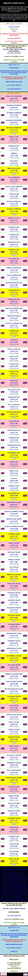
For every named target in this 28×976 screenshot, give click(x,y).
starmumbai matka (10, 876)
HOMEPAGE (14, 971)
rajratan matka (17, 874)
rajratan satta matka (18, 891)
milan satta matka (3, 891)
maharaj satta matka (9, 885)
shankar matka (10, 867)
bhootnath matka (12, 873)
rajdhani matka (23, 874)
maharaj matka (7, 869)
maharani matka (20, 869)
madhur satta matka (17, 885)
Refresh (14, 31)
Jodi (3, 98)
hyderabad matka (24, 876)
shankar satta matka (19, 881)
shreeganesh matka (14, 871)
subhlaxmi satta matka (5, 883)
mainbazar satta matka (23, 898)
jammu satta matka (16, 895)
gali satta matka (23, 882)
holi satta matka (11, 891)
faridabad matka (21, 872)
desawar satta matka (8, 886)
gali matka (5, 868)
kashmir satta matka (22, 896)
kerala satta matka (10, 881)
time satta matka (13, 883)
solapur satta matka (16, 886)
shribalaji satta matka (15, 882)
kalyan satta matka (5, 896)
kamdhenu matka (18, 877)
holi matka (12, 874)
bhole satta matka (23, 895)
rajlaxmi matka (3, 876)
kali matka (21, 867)
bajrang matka (14, 878)
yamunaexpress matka (20, 873)
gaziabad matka (15, 872)
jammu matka (24, 877)
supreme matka (4, 877)
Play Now (14, 102)
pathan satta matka (20, 883)
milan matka (6, 874)
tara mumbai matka (9, 900)
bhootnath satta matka (4, 890)
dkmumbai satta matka (4, 898)
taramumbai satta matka (8, 887)
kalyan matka (8, 878)
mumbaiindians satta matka (18, 887)
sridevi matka (15, 867)
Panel (25, 98)
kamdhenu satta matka (7, 895)
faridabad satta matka (11, 889)
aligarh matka (17, 876)
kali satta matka (8, 882)
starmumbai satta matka (17, 892)
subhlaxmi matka (11, 868)
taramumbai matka (22, 871)
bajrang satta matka (13, 896)
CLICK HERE (14, 42)
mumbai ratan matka (19, 900)
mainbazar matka (15, 880)
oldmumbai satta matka (9, 899)
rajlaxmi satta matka (8, 892)
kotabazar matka (3, 881)
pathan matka (22, 868)
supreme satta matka (17, 894)
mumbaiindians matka (7, 872)
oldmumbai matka (22, 880)
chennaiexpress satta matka (21, 889)
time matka (17, 868)
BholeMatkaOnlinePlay (3, 973)
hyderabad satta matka (7, 894)
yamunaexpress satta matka (14, 890)
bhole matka (2, 878)
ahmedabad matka (10, 877)
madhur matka (13, 869)
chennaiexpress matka (4, 873)
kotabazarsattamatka (19, 899)
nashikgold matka (8, 880)
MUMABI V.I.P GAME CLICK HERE (14, 41)
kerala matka (3, 867)
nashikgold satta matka (13, 898)
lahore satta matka (24, 890)
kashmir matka (20, 878)
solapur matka (7, 871)
